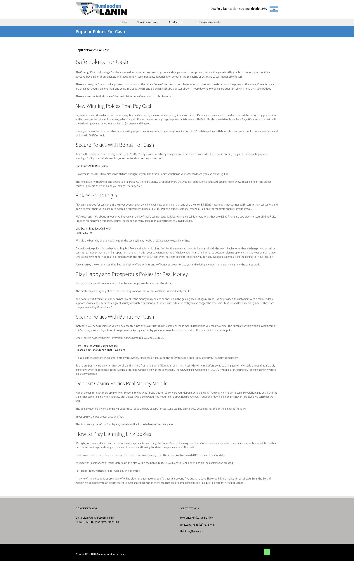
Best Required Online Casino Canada (97, 346)
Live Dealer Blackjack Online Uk (93, 228)
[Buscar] (233, 22)
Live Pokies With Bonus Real (92, 166)
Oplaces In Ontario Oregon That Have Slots (100, 350)
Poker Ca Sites (84, 233)
